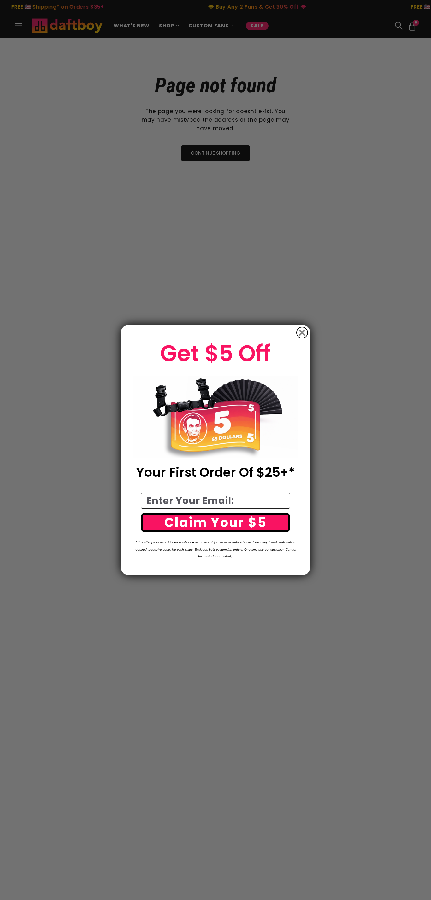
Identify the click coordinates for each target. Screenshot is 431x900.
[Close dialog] (302, 332)
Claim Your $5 (215, 522)
